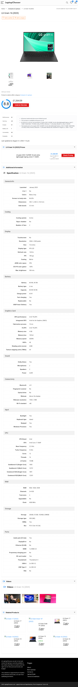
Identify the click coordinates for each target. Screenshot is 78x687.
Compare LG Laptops (14, 8)
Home (3, 8)
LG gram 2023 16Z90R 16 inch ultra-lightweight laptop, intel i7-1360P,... (28, 156)
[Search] (67, 2)
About (29, 667)
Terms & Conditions (33, 676)
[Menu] (2, 2)
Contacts (30, 672)
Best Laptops (31, 669)
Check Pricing (21, 105)
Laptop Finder (31, 674)
